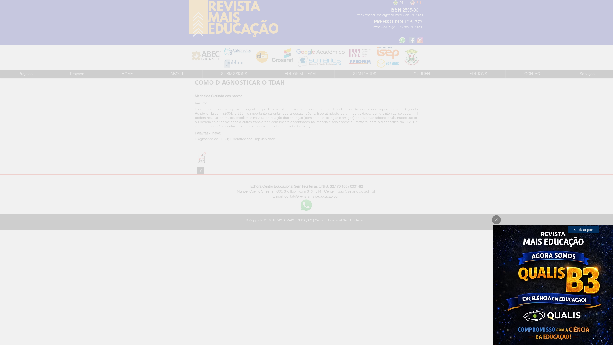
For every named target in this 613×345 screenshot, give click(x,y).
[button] (496, 219)
